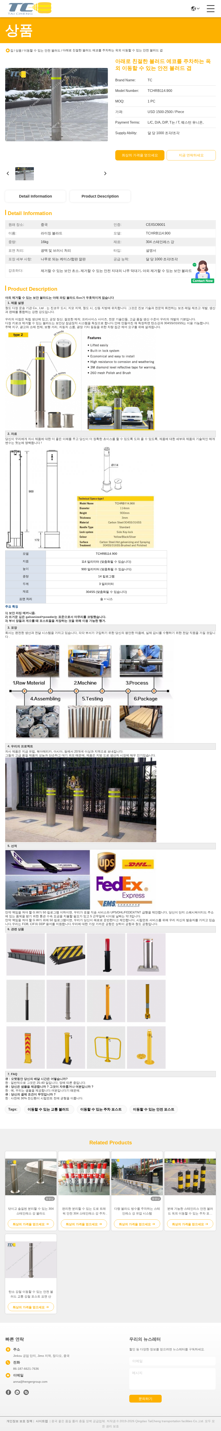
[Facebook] (8, 1393)
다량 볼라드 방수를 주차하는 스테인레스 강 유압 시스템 (137, 1211)
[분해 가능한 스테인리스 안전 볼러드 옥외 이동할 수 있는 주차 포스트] (190, 1177)
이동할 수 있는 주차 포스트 (101, 1109)
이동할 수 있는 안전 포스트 (153, 1109)
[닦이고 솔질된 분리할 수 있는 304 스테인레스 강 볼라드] (31, 1177)
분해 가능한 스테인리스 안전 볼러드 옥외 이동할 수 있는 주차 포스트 (190, 1211)
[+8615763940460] (26, 1393)
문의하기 (145, 1399)
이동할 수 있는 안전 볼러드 (42, 50)
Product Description (100, 196)
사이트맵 (42, 1421)
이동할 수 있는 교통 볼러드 (48, 1109)
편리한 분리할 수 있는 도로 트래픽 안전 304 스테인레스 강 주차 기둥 (84, 1211)
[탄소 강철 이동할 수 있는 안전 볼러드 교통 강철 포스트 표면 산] (31, 1259)
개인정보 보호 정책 (19, 1421)
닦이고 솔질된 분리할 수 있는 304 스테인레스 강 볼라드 (31, 1211)
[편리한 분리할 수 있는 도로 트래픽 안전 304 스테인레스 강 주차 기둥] (84, 1177)
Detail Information (35, 196)
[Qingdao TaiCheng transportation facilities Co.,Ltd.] (29, 8)
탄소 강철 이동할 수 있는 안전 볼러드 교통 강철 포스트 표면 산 (31, 1294)
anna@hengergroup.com (30, 1381)
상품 (19, 50)
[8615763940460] (17, 1393)
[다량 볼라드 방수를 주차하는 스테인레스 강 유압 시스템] (137, 1177)
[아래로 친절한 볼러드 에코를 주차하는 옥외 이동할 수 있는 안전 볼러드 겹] (56, 109)
